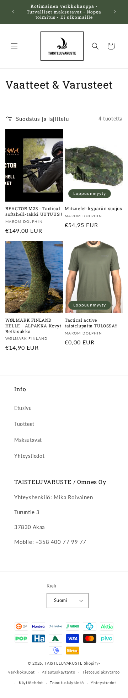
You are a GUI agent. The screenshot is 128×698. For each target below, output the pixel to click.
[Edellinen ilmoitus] (13, 11)
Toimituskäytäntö (67, 682)
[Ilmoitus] (115, 11)
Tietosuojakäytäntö (101, 672)
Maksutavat (28, 440)
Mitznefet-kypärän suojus (93, 208)
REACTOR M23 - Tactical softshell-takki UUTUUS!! (33, 211)
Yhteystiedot (29, 456)
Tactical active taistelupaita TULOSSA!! (91, 322)
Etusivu (23, 408)
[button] (14, 46)
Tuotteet (24, 424)
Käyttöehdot (31, 682)
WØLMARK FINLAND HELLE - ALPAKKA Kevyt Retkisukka (33, 325)
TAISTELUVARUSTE (63, 663)
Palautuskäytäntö (58, 672)
